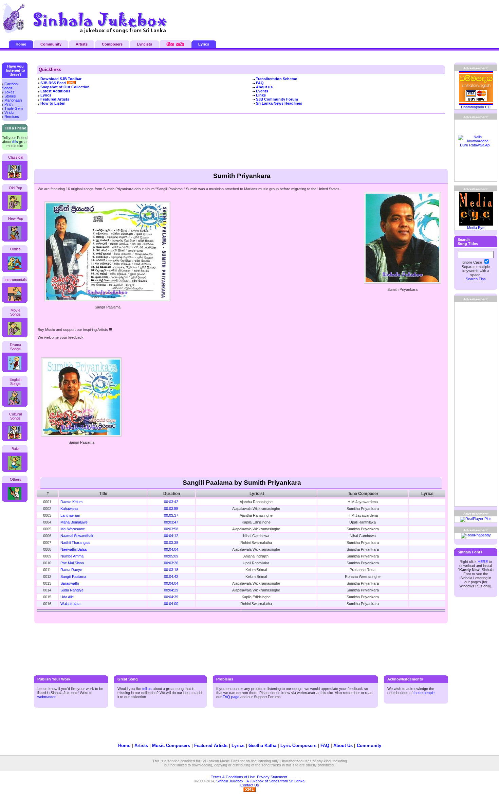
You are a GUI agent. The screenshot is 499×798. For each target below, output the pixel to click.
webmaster (46, 697)
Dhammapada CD (476, 107)
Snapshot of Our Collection (65, 87)
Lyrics (203, 44)
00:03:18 (171, 570)
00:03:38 (171, 542)
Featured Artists (54, 99)
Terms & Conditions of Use (233, 777)
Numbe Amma (72, 556)
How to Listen (53, 103)
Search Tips (476, 279)
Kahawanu (69, 509)
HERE (483, 562)
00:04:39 (171, 597)
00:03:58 (171, 529)
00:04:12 (171, 536)
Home (21, 44)
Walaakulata (70, 604)
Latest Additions (55, 91)
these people (424, 693)
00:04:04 (171, 549)
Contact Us (249, 785)
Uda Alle (67, 597)
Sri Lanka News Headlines (279, 103)
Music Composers (171, 745)
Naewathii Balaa (73, 549)
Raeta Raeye (71, 570)
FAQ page (231, 697)
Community (50, 44)
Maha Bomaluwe (74, 522)
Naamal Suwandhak (76, 536)
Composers (112, 44)
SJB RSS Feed (53, 83)
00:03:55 (171, 509)
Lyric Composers (298, 745)
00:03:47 (171, 522)
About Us (343, 745)
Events (262, 91)
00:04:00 (171, 604)
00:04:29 (171, 590)
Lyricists (144, 44)
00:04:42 (171, 576)
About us (264, 87)
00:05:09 (171, 556)
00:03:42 (171, 502)
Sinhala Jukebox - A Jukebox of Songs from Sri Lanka (260, 781)
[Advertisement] (416, 18)
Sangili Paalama (73, 576)
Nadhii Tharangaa (75, 542)
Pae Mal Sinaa (72, 563)
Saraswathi (69, 583)
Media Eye (475, 228)
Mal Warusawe (72, 529)
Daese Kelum (71, 502)
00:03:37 (171, 515)
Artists (82, 44)
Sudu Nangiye (72, 590)
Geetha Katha (262, 745)
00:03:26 (171, 563)
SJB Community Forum (277, 99)
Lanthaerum (70, 515)
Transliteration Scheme (276, 79)
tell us (147, 689)
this (15, 142)
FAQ (260, 83)
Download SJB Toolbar (60, 79)
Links (261, 95)
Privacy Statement (272, 777)
